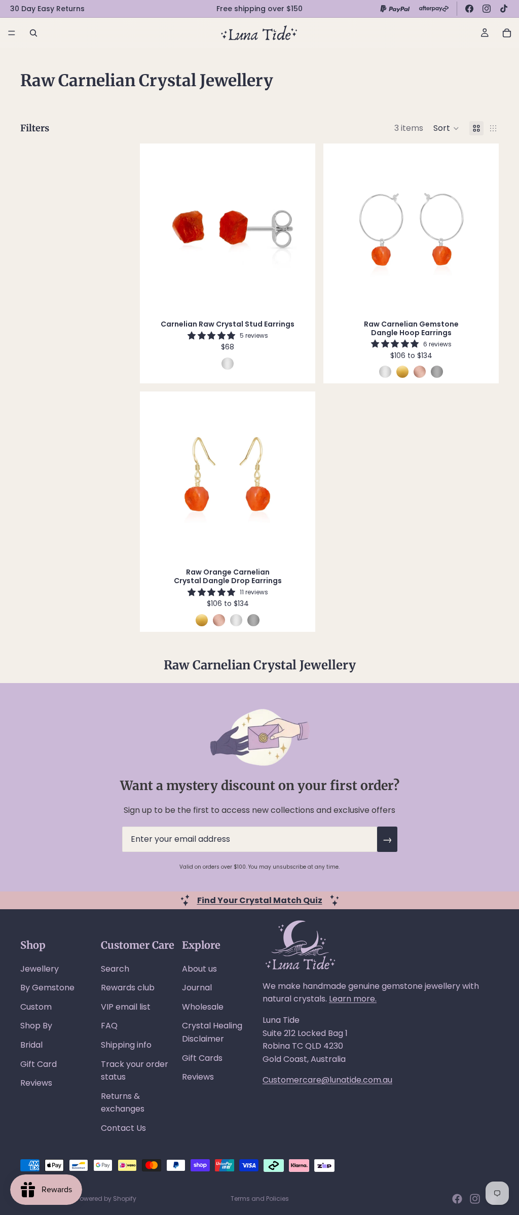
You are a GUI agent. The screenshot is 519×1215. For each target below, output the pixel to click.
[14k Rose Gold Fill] (420, 372)
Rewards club (128, 987)
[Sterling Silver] (227, 363)
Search (115, 969)
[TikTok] (504, 9)
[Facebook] (469, 9)
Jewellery (39, 969)
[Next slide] (297, 229)
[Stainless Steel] (437, 372)
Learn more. (353, 999)
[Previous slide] (157, 229)
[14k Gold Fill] (402, 372)
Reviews (36, 1083)
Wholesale (203, 1007)
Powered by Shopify (106, 1198)
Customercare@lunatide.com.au (327, 1080)
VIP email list (126, 1007)
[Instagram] (486, 9)
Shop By (36, 1025)
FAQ (109, 1025)
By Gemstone (47, 987)
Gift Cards (202, 1058)
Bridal (31, 1045)
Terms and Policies (260, 1198)
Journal (197, 987)
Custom (36, 1007)
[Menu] (11, 33)
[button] (446, 128)
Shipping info (126, 1045)
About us (199, 969)
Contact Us (123, 1128)
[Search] (33, 33)
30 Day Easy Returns (47, 8)
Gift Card (38, 1064)
